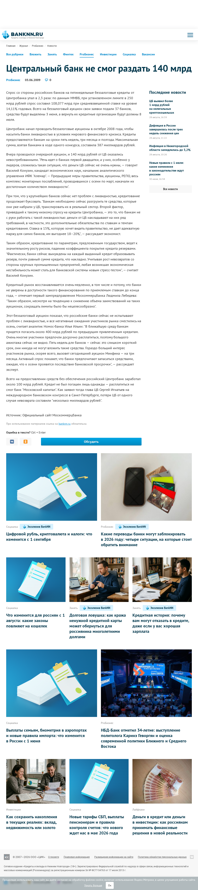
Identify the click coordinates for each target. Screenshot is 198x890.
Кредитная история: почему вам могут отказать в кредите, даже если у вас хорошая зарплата (160, 623)
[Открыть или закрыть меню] (190, 35)
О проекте (53, 857)
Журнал (23, 46)
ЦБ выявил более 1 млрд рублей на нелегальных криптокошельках (161, 107)
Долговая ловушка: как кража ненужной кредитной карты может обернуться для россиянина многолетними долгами (97, 625)
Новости (52, 46)
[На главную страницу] (23, 34)
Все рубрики (14, 54)
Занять (52, 54)
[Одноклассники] (25, 441)
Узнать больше (93, 885)
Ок (109, 885)
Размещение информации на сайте (113, 857)
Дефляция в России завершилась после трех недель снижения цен (166, 129)
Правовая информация (77, 857)
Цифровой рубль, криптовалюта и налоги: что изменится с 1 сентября (49, 536)
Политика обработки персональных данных (162, 857)
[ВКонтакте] (12, 441)
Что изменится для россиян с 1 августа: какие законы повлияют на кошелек (35, 620)
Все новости (170, 189)
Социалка (129, 54)
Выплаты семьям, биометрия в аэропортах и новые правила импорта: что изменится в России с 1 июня (46, 735)
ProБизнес (37, 46)
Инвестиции (108, 54)
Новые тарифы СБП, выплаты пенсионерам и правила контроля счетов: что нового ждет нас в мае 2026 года (96, 825)
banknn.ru (65, 423)
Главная (10, 46)
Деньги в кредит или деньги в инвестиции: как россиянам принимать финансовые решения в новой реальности (160, 825)
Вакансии (148, 54)
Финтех (68, 54)
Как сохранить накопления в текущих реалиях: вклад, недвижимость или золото (31, 822)
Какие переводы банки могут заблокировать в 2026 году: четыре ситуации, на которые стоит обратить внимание (146, 539)
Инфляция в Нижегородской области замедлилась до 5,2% (169, 148)
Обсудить (91, 441)
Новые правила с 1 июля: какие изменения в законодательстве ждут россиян (166, 168)
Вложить (35, 54)
